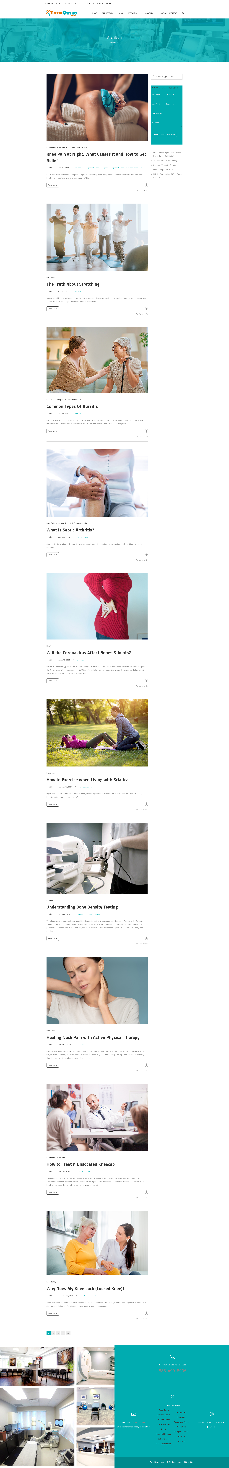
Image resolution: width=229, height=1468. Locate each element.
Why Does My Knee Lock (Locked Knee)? (86, 1288)
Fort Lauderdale (163, 1444)
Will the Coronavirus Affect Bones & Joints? (89, 652)
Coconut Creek (163, 1420)
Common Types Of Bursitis (72, 406)
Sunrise (181, 1436)
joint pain (80, 660)
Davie (163, 1429)
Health (49, 646)
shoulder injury (82, 523)
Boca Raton (164, 1410)
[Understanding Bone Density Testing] (97, 858)
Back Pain (51, 277)
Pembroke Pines (181, 1422)
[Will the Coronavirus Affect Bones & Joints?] (97, 606)
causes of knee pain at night (87, 167)
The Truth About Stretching (73, 284)
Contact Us (71, 3)
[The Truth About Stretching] (97, 237)
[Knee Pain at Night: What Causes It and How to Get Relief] (97, 107)
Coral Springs (163, 1424)
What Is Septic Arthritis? (70, 530)
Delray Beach (164, 1439)
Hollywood (181, 1412)
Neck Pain (51, 1031)
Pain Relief (71, 147)
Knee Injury (51, 147)
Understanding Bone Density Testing (82, 907)
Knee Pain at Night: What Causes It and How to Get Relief (96, 157)
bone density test (85, 914)
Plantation (181, 1427)
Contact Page (139, 1422)
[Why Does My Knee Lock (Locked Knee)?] (97, 1243)
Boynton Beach (163, 1415)
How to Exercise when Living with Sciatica (88, 779)
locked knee (94, 1296)
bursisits (79, 413)
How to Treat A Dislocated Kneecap (81, 1164)
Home (113, 42)
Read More (52, 185)
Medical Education (73, 400)
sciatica (90, 787)
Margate (181, 1417)
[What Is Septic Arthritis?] (97, 483)
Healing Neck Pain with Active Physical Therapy (93, 1037)
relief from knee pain (133, 167)
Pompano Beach (181, 1432)
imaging (97, 914)
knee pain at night (116, 167)
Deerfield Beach (163, 1434)
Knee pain (61, 147)
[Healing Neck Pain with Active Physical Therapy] (97, 990)
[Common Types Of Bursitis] (97, 360)
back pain (88, 537)
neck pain (82, 1044)
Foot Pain (51, 400)
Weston (181, 1441)
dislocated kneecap (84, 1171)
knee (87, 1185)
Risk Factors (82, 147)
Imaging (50, 900)
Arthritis (79, 537)
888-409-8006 (53, 3)
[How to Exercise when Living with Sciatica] (97, 732)
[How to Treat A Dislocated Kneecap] (97, 1117)
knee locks (84, 1296)
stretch (78, 291)
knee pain (104, 167)
